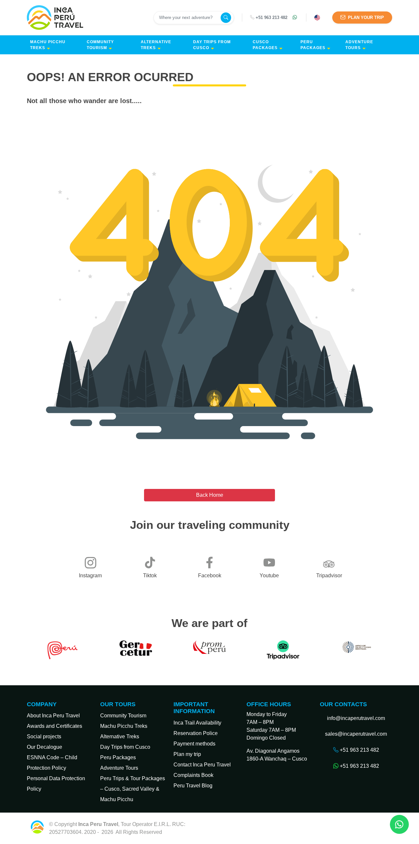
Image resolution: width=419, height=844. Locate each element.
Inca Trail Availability (197, 723)
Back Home (209, 495)
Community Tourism (100, 45)
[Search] (226, 17)
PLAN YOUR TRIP (365, 17)
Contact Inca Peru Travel (202, 764)
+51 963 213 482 (271, 17)
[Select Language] (318, 18)
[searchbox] (187, 17)
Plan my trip (187, 754)
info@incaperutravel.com (356, 718)
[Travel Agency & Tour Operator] (56, 17)
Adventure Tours (359, 45)
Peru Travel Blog (192, 785)
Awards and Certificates (54, 726)
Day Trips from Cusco (212, 45)
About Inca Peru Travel (53, 715)
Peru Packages (313, 45)
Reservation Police (195, 733)
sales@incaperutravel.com (356, 734)
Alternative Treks (156, 45)
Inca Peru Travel (182, 832)
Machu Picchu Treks (47, 45)
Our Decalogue (44, 747)
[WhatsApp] (295, 17)
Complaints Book (193, 775)
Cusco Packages (265, 45)
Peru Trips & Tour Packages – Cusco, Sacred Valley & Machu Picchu (132, 789)
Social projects (44, 736)
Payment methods (194, 743)
